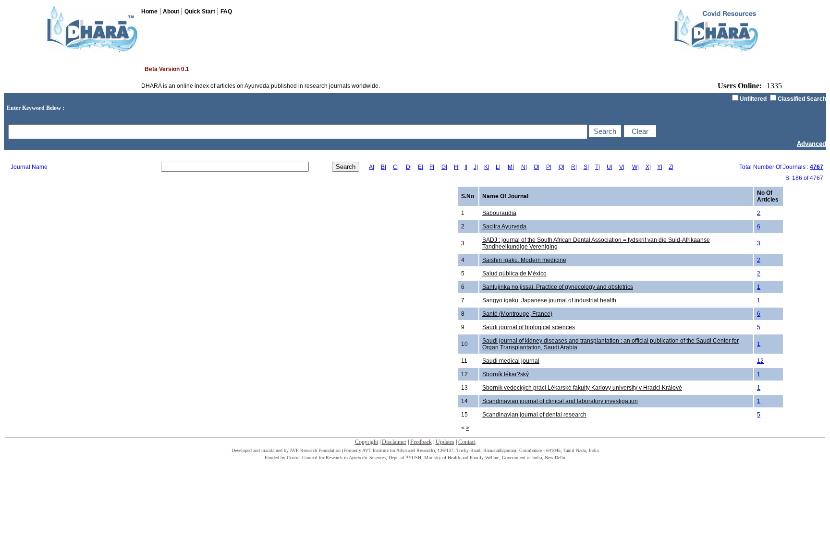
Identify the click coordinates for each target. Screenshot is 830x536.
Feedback (421, 442)
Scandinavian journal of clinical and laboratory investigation (560, 401)
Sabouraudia (499, 213)
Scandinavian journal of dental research (534, 414)
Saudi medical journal (510, 360)
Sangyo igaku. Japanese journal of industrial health (549, 300)
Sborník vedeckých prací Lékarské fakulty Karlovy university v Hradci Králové (582, 387)
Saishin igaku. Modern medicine (524, 260)
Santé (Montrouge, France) (517, 313)
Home (149, 11)
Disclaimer (394, 442)
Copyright (366, 442)
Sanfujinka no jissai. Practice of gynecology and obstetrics (557, 287)
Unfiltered (753, 98)
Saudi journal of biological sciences (528, 327)
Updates (445, 442)
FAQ (226, 11)
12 (760, 360)
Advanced (811, 143)
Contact (467, 442)
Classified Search (802, 98)
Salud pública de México (514, 273)
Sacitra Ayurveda (504, 226)
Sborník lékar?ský (505, 374)
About (171, 11)
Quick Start (199, 11)
